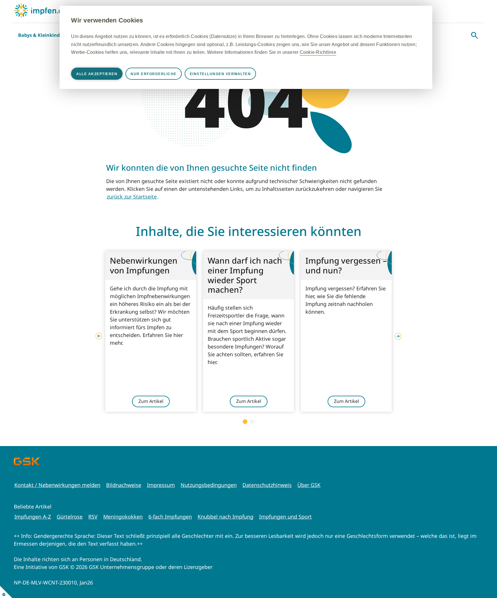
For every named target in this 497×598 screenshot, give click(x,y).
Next (398, 336)
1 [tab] (245, 421)
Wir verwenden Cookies (107, 20)
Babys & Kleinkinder (41, 35)
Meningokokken (123, 516)
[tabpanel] (150, 331)
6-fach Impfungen (170, 516)
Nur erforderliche (154, 74)
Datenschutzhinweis (267, 484)
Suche (474, 35)
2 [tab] (252, 421)
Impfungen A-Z (32, 516)
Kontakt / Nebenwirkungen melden (57, 484)
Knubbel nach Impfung (225, 516)
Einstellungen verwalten (220, 74)
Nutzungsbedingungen (209, 484)
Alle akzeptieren (96, 74)
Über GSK (308, 484)
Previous (99, 336)
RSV (93, 516)
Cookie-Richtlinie (318, 52)
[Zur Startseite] (41, 10)
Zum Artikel (150, 401)
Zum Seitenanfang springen (475, 576)
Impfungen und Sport (285, 516)
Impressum (161, 484)
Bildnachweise (123, 484)
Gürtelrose (70, 516)
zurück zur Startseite (132, 196)
